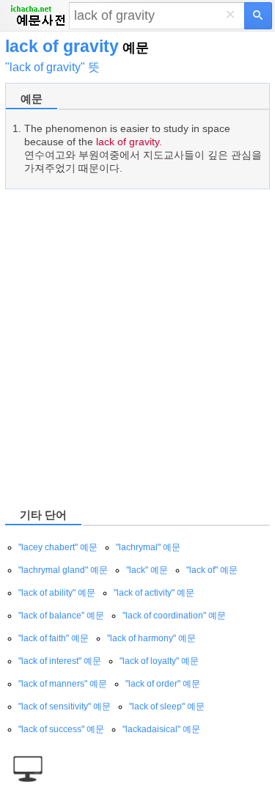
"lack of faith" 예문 (53, 638)
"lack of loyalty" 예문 (159, 661)
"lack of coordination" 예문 (174, 615)
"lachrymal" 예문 (148, 547)
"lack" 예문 (147, 570)
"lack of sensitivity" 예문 (64, 706)
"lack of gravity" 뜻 (52, 67)
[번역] (258, 15)
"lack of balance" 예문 (61, 615)
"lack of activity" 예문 (154, 593)
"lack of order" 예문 (162, 684)
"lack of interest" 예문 (59, 661)
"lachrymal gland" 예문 (63, 570)
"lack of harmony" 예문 (151, 638)
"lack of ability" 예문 (56, 593)
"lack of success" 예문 (61, 729)
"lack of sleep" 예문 (167, 706)
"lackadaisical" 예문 (161, 729)
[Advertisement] (137, 347)
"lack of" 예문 (212, 570)
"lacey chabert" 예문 (58, 547)
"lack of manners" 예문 (62, 684)
